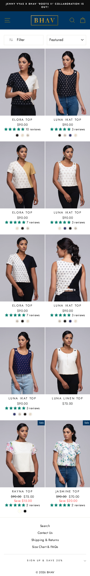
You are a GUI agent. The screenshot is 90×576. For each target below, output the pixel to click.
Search (45, 525)
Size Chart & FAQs (45, 546)
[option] (45, 5)
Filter (20, 39)
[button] (15, 129)
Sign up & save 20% (45, 560)
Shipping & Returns (45, 540)
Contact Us (45, 532)
